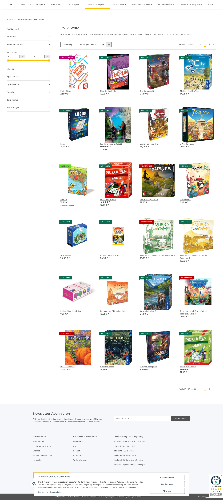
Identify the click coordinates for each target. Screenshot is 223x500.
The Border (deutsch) (149, 199)
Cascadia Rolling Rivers (150, 311)
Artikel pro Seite (87, 44)
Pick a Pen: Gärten (188, 366)
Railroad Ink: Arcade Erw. (71, 311)
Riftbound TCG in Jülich (124, 451)
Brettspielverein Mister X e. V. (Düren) (130, 441)
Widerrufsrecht (79, 460)
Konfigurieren (167, 484)
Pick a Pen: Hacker (108, 199)
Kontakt (76, 451)
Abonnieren (180, 418)
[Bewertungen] (105, 146)
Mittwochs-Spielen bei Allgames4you (129, 464)
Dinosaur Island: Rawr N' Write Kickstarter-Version (193, 312)
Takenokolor (185, 199)
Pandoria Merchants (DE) (111, 144)
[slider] (8, 60)
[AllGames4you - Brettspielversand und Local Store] (11, 4)
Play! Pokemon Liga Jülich (124, 446)
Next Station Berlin (108, 91)
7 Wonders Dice (187, 144)
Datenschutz (55, 492)
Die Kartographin (147, 91)
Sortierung (67, 44)
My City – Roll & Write (189, 91)
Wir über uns (38, 441)
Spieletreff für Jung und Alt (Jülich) (128, 460)
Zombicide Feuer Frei (149, 144)
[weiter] (213, 44)
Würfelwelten (66, 255)
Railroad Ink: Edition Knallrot (112, 311)
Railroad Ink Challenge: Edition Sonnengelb (193, 256)
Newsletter (37, 460)
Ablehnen (167, 491)
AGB (75, 446)
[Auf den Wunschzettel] (92, 58)
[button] (211, 4)
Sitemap (36, 451)
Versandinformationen (42, 455)
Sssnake (63, 199)
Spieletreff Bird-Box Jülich (125, 455)
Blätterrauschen (107, 366)
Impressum (43, 492)
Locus (62, 144)
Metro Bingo (65, 91)
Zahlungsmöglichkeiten (43, 446)
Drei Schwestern (67, 366)
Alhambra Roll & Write (110, 255)
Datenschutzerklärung (78, 419)
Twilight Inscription (148, 366)
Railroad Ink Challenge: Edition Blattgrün (157, 255)
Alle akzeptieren (167, 477)
